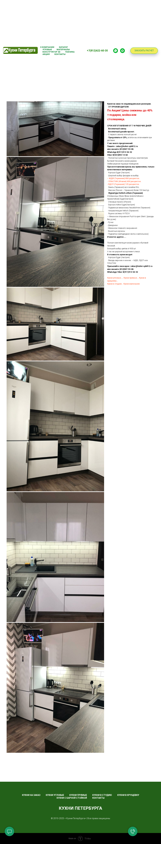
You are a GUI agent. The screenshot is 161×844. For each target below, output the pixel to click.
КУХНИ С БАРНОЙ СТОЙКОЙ (72, 798)
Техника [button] (70, 52)
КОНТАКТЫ (98, 798)
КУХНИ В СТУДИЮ (102, 795)
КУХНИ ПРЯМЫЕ (78, 795)
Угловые (47, 49)
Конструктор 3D (51, 52)
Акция (46, 54)
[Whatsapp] (115, 50)
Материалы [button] (63, 49)
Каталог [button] (63, 47)
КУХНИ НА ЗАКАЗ (31, 795)
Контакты (60, 54)
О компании (47, 47)
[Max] (122, 50)
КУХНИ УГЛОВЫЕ (55, 795)
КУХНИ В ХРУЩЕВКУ (128, 795)
